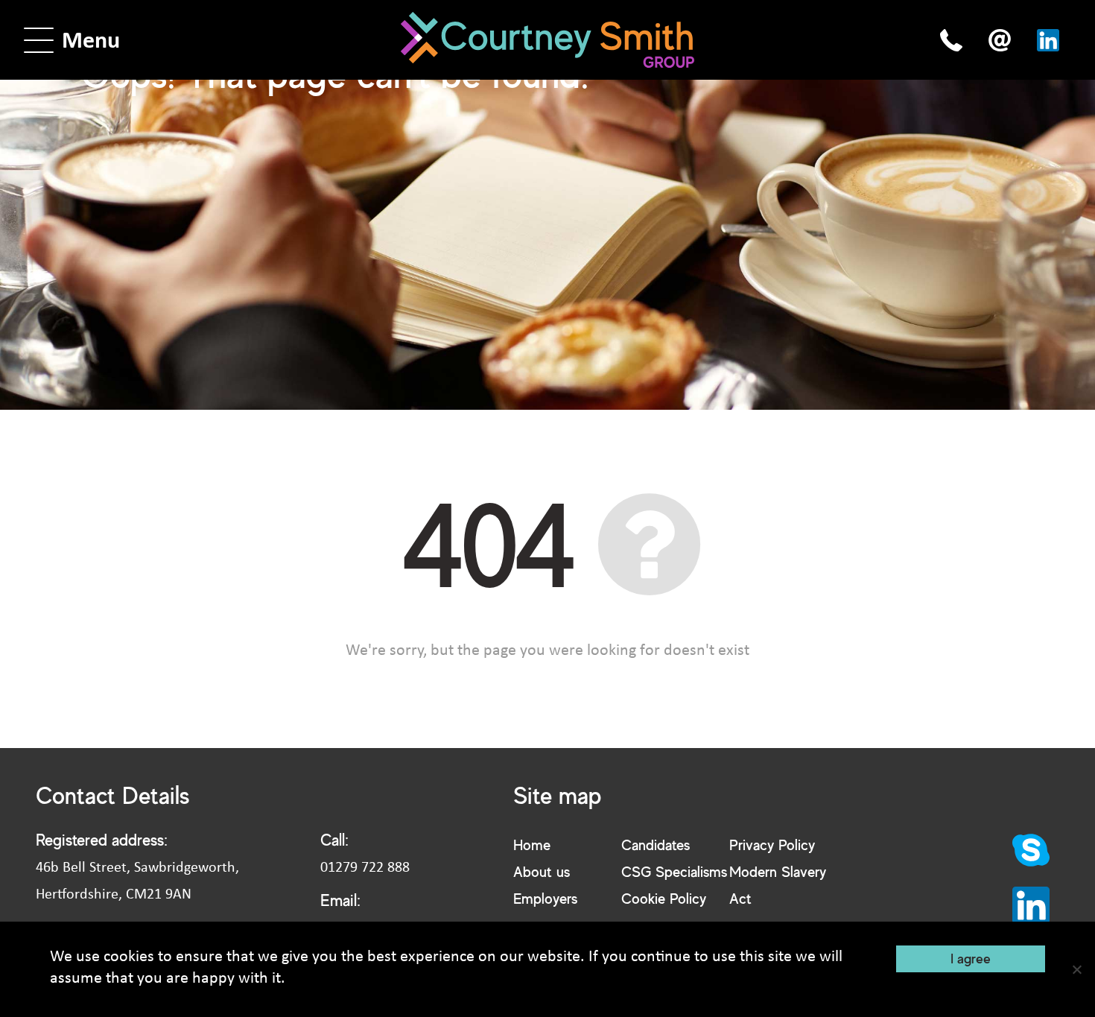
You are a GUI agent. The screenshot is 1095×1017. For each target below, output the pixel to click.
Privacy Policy (772, 844)
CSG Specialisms (674, 871)
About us (541, 871)
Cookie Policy (663, 898)
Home (531, 844)
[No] (1076, 969)
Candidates (655, 844)
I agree (970, 958)
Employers (545, 898)
